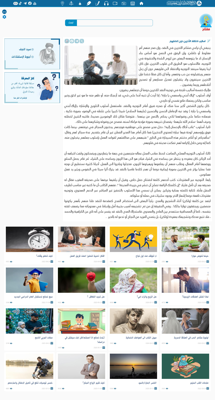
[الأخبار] (132, 3)
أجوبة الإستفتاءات (21, 57)
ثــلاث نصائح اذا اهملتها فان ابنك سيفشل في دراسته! (84, 340)
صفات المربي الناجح (44, 337)
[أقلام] (97, 3)
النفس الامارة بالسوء (147, 382)
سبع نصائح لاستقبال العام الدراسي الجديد (33, 296)
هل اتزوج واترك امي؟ (146, 296)
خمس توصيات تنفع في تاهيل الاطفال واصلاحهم (30, 382)
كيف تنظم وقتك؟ (44, 255)
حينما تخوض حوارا (199, 255)
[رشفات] (89, 3)
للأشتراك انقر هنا (20, 98)
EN (4, 12)
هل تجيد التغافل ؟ (95, 296)
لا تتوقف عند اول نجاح (146, 255)
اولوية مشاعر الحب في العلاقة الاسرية (191, 337)
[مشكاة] (80, 3)
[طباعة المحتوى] (66, 41)
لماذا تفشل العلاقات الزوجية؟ (195, 296)
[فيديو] (115, 3)
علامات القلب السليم (199, 382)
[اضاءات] (62, 3)
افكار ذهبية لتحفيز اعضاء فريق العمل (87, 255)
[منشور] (71, 3)
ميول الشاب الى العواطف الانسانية (141, 337)
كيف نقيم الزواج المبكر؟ (93, 382)
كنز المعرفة (27, 78)
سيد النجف (25, 49)
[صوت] (106, 3)
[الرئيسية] (141, 3)
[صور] (124, 3)
